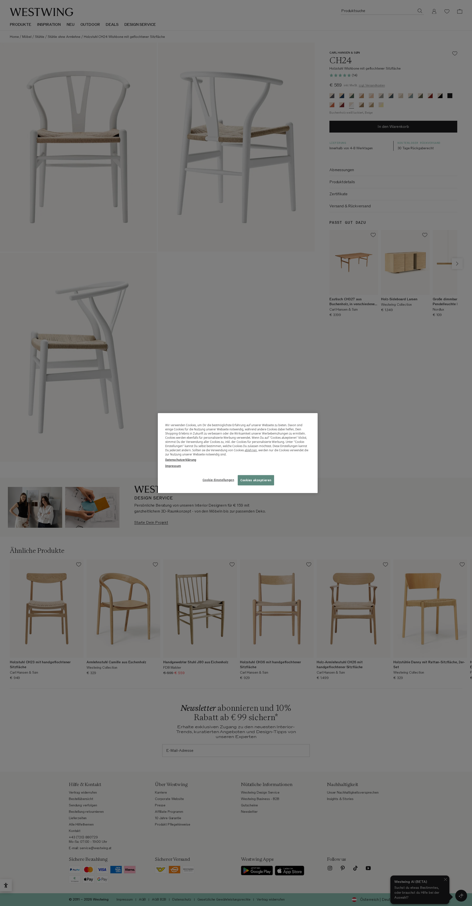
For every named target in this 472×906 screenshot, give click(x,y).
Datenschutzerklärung (180, 459)
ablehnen (251, 450)
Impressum (173, 466)
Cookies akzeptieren (255, 480)
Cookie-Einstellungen (218, 480)
